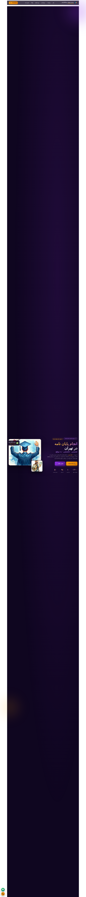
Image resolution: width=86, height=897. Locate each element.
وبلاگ (32, 2)
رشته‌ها (48, 2)
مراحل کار (43, 2)
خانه (53, 2)
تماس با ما (27, 2)
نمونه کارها (37, 2)
